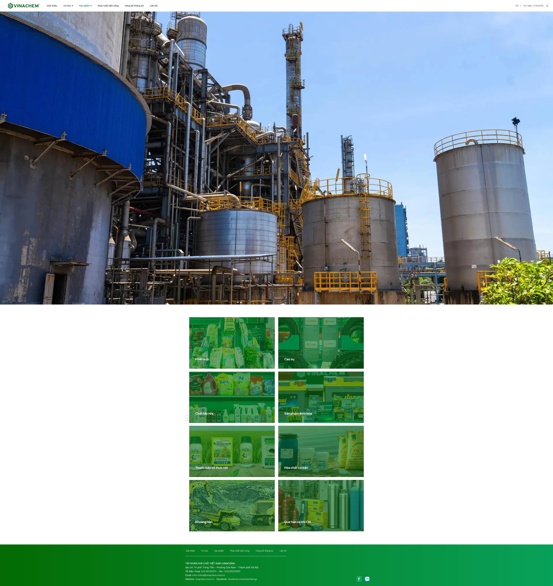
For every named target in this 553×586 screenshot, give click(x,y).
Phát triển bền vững (108, 5)
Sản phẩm (84, 5)
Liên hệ (153, 5)
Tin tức (67, 5)
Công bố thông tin (134, 5)
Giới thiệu (52, 5)
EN (517, 5)
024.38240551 (209, 571)
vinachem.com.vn (204, 579)
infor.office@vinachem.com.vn (208, 575)
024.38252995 (232, 571)
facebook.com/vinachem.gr (242, 579)
